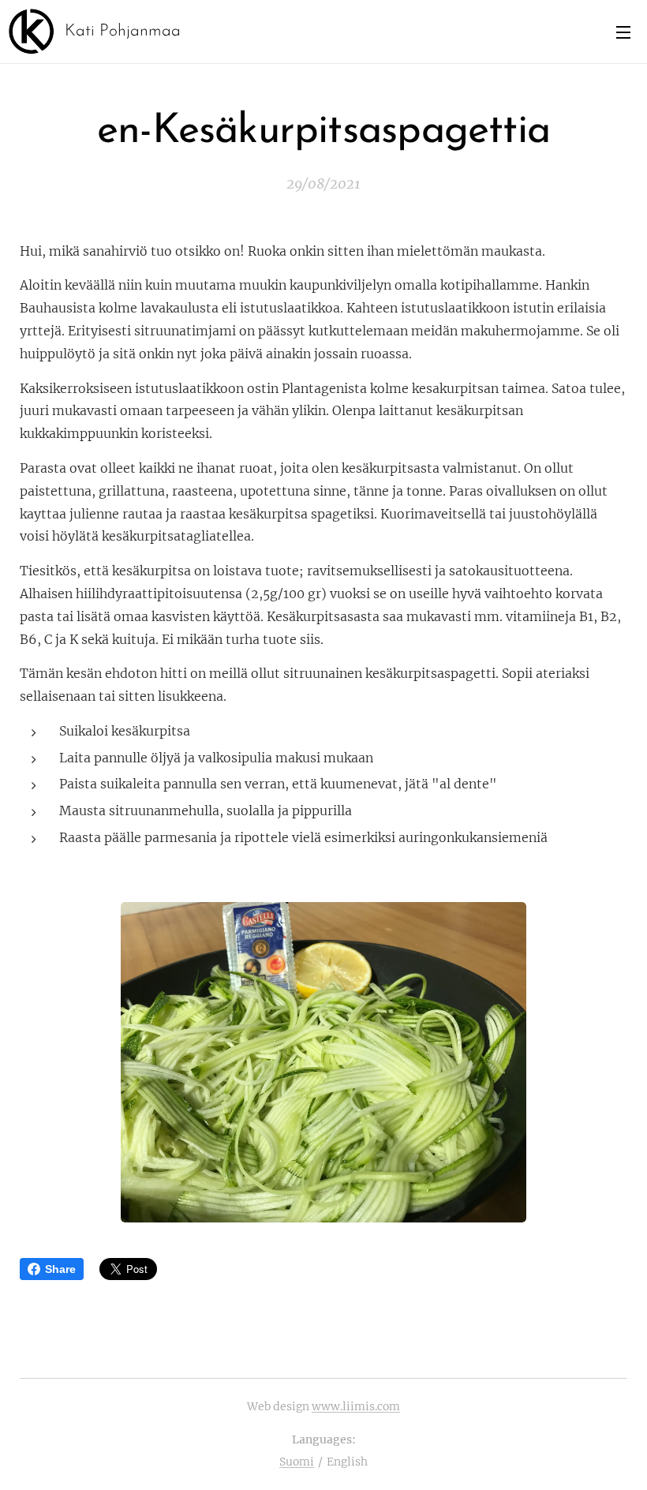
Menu (623, 31)
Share (60, 1269)
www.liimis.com (356, 1406)
